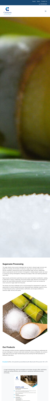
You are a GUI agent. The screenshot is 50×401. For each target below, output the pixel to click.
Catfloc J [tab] (10, 361)
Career (34, 1)
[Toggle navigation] (45, 11)
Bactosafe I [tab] (27, 361)
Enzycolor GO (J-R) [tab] (42, 361)
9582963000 (43, 4)
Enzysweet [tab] (20, 361)
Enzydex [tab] (15, 361)
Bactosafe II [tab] (33, 361)
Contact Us (44, 1)
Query (38, 1)
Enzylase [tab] (5, 361)
